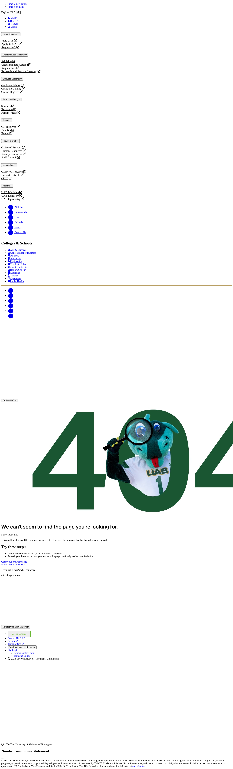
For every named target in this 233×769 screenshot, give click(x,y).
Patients (7, 186)
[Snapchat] (11, 310)
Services (6, 106)
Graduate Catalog (11, 88)
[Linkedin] (11, 315)
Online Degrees (10, 92)
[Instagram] (11, 300)
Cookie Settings (19, 634)
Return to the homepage (13, 564)
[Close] (18, 12)
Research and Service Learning (19, 71)
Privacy (13, 641)
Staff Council (9, 157)
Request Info (8, 47)
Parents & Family (11, 99)
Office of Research (12, 171)
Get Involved (8, 126)
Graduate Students (11, 79)
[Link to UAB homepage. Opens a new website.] (116, 623)
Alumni (6, 120)
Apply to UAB (9, 44)
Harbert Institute (10, 175)
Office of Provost (11, 147)
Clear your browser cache (14, 561)
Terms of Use (16, 644)
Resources (7, 109)
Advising (6, 61)
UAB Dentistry (10, 195)
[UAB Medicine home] (116, 397)
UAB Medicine (10, 192)
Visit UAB (7, 40)
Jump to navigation (17, 4)
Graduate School (10, 85)
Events (5, 133)
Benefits (6, 130)
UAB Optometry (10, 199)
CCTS (5, 178)
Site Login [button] (13, 650)
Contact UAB (16, 638)
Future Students (10, 34)
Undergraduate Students (14, 55)
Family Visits (9, 112)
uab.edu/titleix (139, 766)
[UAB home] (116, 343)
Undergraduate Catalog (14, 64)
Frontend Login (22, 655)
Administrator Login (24, 653)
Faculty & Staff (10, 141)
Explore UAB (9, 400)
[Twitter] (11, 295)
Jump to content (15, 6)
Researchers (9, 165)
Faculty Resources (11, 154)
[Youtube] (11, 305)
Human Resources (11, 151)
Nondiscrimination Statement (16, 627)
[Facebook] (11, 290)
